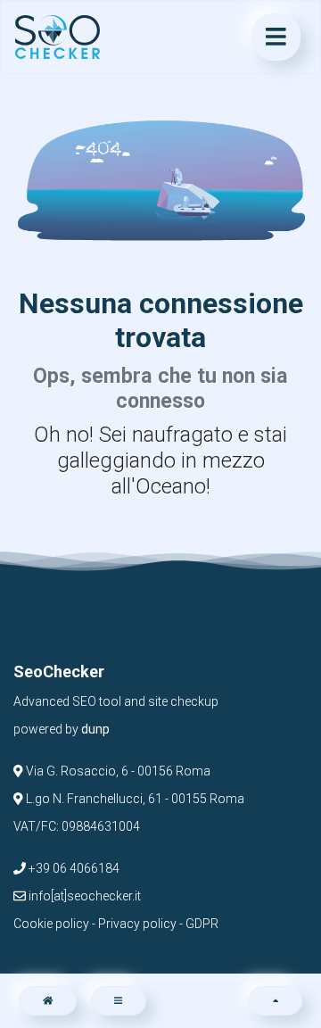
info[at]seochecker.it (83, 896)
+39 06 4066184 (72, 868)
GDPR (201, 923)
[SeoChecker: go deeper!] (57, 37)
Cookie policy (51, 923)
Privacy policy (137, 923)
